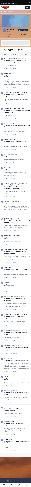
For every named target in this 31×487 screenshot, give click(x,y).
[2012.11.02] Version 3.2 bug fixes (14, 109)
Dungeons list (8, 407)
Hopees (18, 284)
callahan (18, 94)
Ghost (17, 125)
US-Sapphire (27, 169)
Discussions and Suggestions (11, 62)
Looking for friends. (10, 139)
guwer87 (8, 60)
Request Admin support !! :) (12, 331)
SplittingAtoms (20, 409)
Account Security (9, 123)
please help (7, 73)
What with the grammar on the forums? (15, 250)
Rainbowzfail (19, 251)
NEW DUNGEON (9, 421)
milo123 (18, 75)
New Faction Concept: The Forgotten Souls (16, 92)
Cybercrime (19, 392)
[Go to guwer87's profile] (2, 59)
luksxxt (18, 298)
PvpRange (18, 60)
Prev (5, 54)
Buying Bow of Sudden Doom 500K (14, 58)
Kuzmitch (18, 110)
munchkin (18, 332)
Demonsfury (19, 378)
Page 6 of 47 (14, 54)
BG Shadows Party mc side (12, 235)
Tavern (25, 156)
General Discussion (9, 143)
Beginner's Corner (9, 285)
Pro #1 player (8, 358)
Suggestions (7, 96)
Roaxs (17, 186)
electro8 (18, 360)
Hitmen (18, 423)
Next (26, 54)
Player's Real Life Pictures (11, 201)
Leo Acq (18, 237)
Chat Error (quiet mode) (11, 391)
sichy (17, 156)
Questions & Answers (9, 253)
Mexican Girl (7, 282)
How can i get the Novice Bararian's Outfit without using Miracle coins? (16, 184)
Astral (6, 376)
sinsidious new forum (10, 154)
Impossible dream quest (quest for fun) (15, 297)
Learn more (3, 2)
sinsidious (7, 167)
